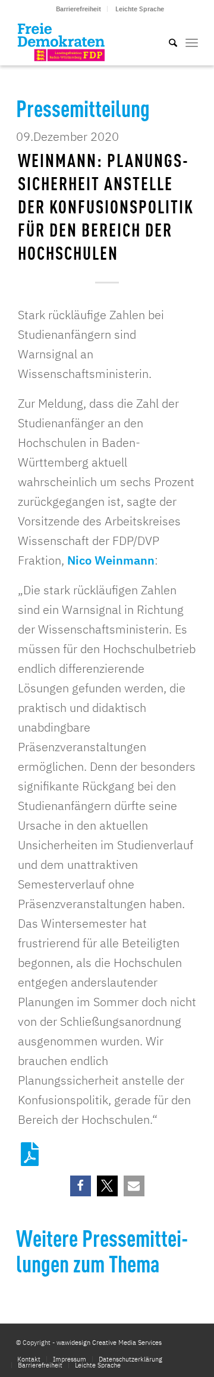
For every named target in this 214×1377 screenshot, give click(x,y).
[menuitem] (79, 9)
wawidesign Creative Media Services (109, 1342)
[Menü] (191, 41)
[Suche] (167, 41)
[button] (80, 1186)
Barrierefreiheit (78, 9)
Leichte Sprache (139, 9)
